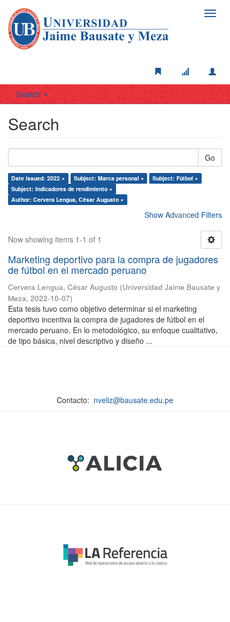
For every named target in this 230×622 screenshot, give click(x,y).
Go (210, 157)
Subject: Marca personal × (109, 178)
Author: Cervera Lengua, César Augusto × (67, 199)
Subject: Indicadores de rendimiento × (61, 189)
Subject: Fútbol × (175, 178)
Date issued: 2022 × (38, 178)
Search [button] (29, 94)
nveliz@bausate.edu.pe (133, 400)
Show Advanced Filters (183, 214)
